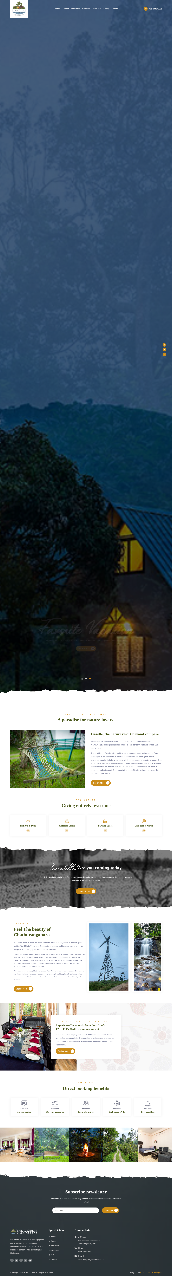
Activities (86, 9)
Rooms (66, 9)
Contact (115, 9)
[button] (82, 1260)
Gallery (106, 9)
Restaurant (96, 9)
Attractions (75, 9)
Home (57, 9)
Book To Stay (84, 649)
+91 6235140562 (155, 9)
